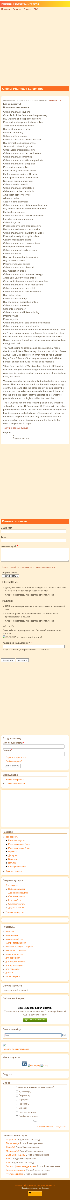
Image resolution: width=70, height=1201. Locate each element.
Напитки (12, 863)
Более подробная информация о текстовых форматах (28, 567)
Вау (8, 1162)
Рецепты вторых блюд (19, 848)
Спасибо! (10, 1147)
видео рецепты (13, 976)
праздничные (12, 935)
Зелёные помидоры (15, 1155)
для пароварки (13, 969)
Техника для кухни (15, 912)
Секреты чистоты (16, 904)
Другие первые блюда (16, 428)
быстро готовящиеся (16, 943)
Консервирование (17, 867)
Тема (3, 537)
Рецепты (17, 9)
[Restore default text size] (61, 6)
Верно (9, 1159)
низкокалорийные (14, 939)
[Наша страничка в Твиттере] (34, 1066)
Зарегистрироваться (16, 757)
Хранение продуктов (18, 893)
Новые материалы (14, 780)
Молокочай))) (12, 1151)
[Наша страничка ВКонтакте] (24, 1066)
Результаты (61, 1127)
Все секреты (12, 885)
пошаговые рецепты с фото (19, 947)
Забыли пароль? (14, 761)
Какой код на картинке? (17, 642)
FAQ (36, 9)
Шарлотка (11, 1139)
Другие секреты (16, 908)
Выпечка (12, 859)
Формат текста (9, 572)
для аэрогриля (13, 958)
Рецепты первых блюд (19, 844)
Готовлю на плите (27, 1112)
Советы (27, 9)
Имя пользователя (13, 743)
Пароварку (24, 1104)
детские (9, 973)
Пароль (7, 750)
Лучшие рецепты (14, 871)
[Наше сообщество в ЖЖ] (44, 1066)
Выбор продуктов (16, 889)
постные (10, 932)
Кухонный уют (15, 900)
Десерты (12, 855)
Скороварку (24, 1095)
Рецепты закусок (16, 840)
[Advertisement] (35, 49)
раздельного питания (16, 950)
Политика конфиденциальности (41, 1185)
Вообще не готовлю (28, 1116)
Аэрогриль (24, 1099)
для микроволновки (15, 961)
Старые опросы (45, 1127)
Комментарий (9, 546)
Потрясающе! (12, 1143)
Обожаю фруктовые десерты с (21, 1166)
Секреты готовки (16, 896)
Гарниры (12, 852)
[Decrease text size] (57, 6)
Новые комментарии (15, 783)
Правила (5, 9)
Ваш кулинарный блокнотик (35, 1007)
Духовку (23, 1108)
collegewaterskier (55, 100)
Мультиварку (25, 1091)
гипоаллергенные (14, 954)
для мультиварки (14, 965)
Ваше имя (6, 527)
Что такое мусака (14, 1174)
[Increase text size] (65, 6)
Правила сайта (21, 1185)
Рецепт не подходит (16, 1170)
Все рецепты (12, 837)
